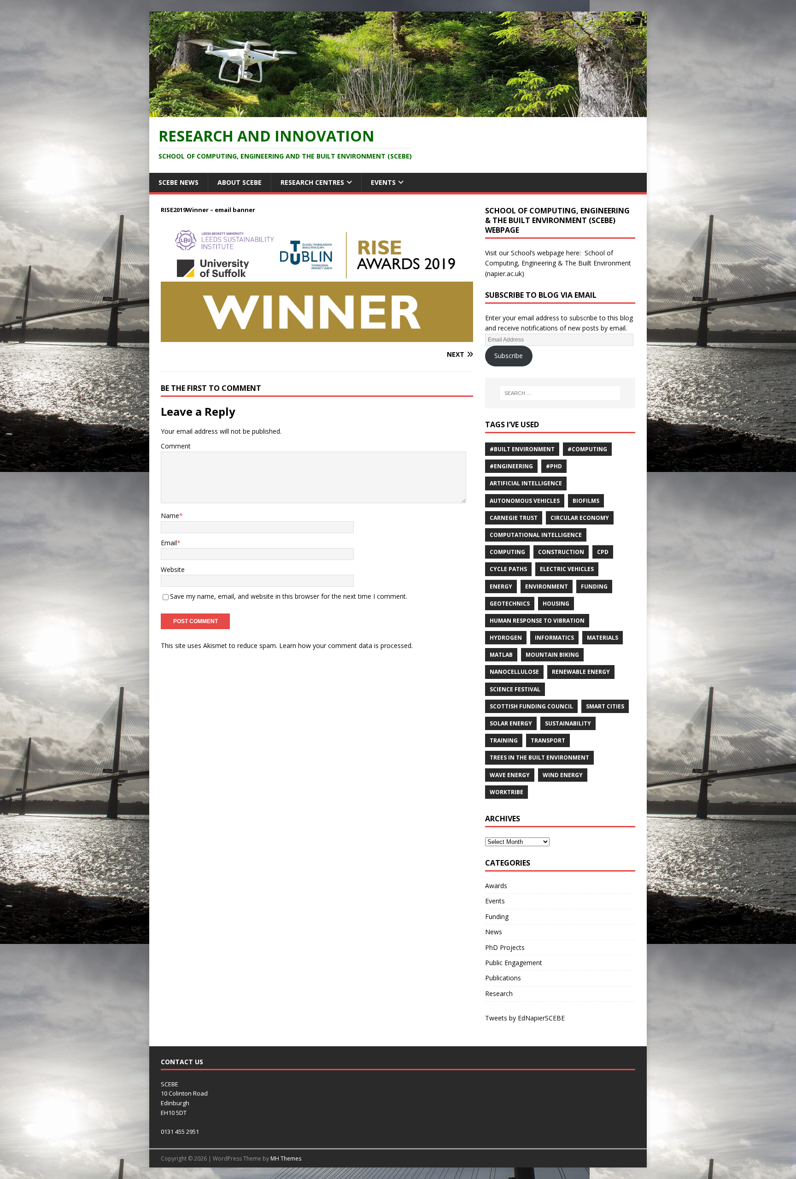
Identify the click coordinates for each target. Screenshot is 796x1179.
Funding (594, 586)
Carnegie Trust (514, 518)
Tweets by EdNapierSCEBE (525, 1018)
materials (602, 638)
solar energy (511, 723)
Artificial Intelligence (526, 483)
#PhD (554, 466)
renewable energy (581, 672)
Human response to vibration (537, 621)
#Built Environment (522, 449)
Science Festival (515, 689)
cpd (603, 552)
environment (546, 586)
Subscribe (508, 355)
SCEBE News (178, 182)
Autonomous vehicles (525, 501)
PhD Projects (505, 947)
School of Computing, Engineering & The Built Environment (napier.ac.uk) (558, 263)
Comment (176, 446)
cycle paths (508, 569)
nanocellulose (514, 672)
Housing (556, 603)
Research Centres (312, 182)
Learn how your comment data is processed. (346, 645)
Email (169, 542)
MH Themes (285, 1158)
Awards (496, 885)
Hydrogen (506, 638)
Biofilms (586, 501)
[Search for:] (560, 393)
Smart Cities (605, 706)
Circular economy (579, 518)
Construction (561, 552)
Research (499, 993)
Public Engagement (513, 962)
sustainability (568, 723)
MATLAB (501, 655)
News (493, 931)
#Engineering (511, 466)
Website (173, 569)
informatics (554, 638)
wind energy (563, 775)
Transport (548, 740)
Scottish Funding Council (531, 706)
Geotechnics (510, 603)
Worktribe (506, 792)
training (504, 740)
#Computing (587, 449)
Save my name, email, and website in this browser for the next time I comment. (288, 596)
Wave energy (510, 775)
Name (170, 515)
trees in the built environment (539, 757)
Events (383, 182)
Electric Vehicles (567, 569)
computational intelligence (536, 535)
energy (501, 586)
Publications (503, 977)
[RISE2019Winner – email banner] (317, 336)
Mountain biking (552, 655)
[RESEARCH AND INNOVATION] (398, 111)
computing (507, 552)
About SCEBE (239, 182)
